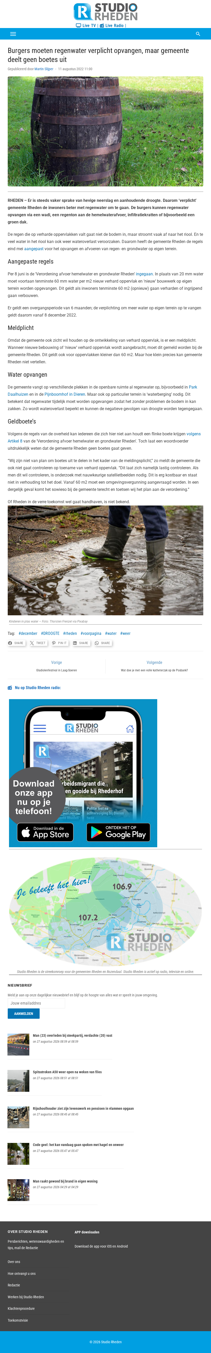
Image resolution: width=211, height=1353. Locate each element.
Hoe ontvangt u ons (22, 1273)
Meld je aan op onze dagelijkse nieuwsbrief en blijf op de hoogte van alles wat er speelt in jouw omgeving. (83, 995)
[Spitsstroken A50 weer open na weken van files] (18, 1090)
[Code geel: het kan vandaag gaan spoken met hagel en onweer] (18, 1163)
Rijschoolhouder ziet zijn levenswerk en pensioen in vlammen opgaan (83, 1108)
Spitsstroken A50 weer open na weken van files (67, 1072)
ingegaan (144, 274)
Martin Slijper (43, 69)
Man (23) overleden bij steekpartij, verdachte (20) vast (72, 1035)
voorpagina (92, 633)
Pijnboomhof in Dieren (65, 394)
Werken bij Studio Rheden (26, 1297)
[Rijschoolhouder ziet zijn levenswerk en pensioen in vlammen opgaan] (18, 1127)
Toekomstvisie (18, 1320)
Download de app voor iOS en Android (101, 1246)
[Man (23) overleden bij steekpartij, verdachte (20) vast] (18, 1054)
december (29, 633)
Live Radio (114, 25)
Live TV (88, 25)
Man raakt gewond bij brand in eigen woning (65, 1181)
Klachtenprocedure (21, 1308)
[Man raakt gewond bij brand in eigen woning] (18, 1200)
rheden (71, 633)
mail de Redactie (26, 1248)
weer (126, 633)
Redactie (14, 1285)
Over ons (14, 1262)
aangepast (33, 248)
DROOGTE (51, 633)
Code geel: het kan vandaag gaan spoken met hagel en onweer (78, 1145)
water (112, 633)
